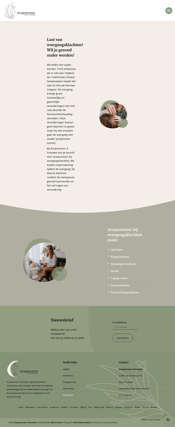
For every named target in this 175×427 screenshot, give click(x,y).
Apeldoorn (54, 407)
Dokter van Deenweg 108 (130, 375)
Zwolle (154, 407)
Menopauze (68, 395)
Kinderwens (68, 375)
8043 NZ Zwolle (126, 382)
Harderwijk (99, 407)
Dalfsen (64, 407)
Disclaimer (30, 407)
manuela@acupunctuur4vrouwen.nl (134, 388)
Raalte (138, 407)
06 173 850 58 (125, 395)
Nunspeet (128, 407)
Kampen (118, 407)
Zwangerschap (69, 382)
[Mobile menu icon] (168, 10)
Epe (90, 407)
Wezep (145, 407)
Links (20, 407)
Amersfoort (42, 407)
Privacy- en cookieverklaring (105, 422)
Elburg (83, 407)
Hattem (109, 407)
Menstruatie (68, 388)
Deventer (74, 407)
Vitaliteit (66, 369)
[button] (168, 419)
